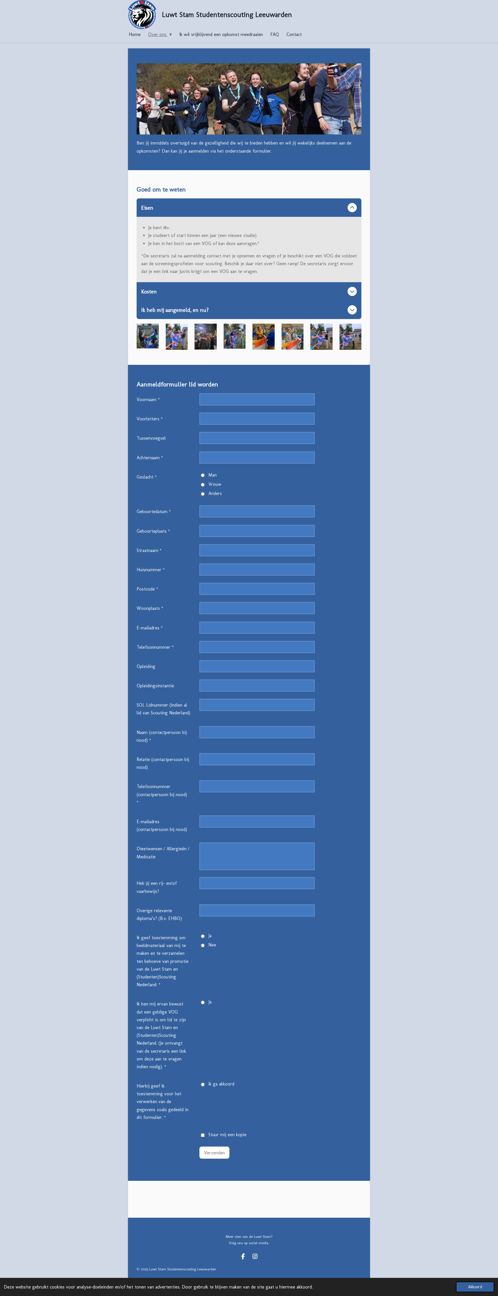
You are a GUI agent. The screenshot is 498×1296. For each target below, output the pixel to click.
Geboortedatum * (154, 511)
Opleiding (146, 666)
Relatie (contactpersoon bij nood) (163, 763)
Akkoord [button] (475, 1286)
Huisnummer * (151, 569)
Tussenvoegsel (151, 438)
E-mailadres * (150, 628)
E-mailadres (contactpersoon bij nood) (162, 825)
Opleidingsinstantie (155, 685)
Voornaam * (148, 399)
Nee (212, 945)
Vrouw (214, 484)
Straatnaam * (149, 550)
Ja (210, 935)
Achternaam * (150, 457)
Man (212, 475)
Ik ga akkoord (221, 1084)
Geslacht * (147, 477)
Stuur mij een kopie (227, 1134)
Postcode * (147, 589)
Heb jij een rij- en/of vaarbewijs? (157, 887)
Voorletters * (150, 419)
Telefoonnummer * (155, 647)
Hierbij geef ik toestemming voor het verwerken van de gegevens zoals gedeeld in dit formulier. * (162, 1101)
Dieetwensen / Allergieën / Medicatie (163, 852)
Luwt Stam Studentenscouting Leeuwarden (227, 14)
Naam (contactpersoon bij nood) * (162, 736)
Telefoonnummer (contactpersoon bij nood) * (162, 794)
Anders (215, 493)
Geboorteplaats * (153, 531)
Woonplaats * (150, 608)
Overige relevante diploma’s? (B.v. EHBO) (159, 914)
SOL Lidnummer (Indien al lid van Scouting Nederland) (163, 709)
